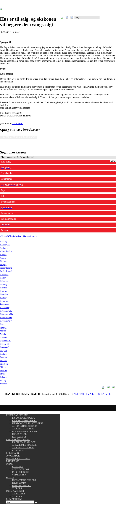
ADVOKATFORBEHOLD (24, 426)
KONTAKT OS (19, 437)
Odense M (4, 344)
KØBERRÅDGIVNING (17, 415)
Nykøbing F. (5, 341)
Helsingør (4, 281)
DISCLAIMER (103, 394)
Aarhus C (4, 248)
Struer (2, 374)
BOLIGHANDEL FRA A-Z (24, 431)
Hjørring (3, 291)
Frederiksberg (6, 268)
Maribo (3, 331)
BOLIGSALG (12, 453)
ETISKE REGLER (20, 472)
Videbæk (3, 384)
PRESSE (10, 477)
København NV (6, 314)
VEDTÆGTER (19, 475)
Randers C (4, 347)
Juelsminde (4, 304)
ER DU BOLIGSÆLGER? (24, 442)
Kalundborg (5, 307)
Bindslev (3, 261)
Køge (2, 324)
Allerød (3, 255)
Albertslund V (6, 251)
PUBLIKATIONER (15, 491)
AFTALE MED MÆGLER (24, 445)
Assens (3, 258)
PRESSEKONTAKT (21, 485)
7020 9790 (79, 394)
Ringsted (3, 351)
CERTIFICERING (20, 469)
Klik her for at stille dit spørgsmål (18, 137)
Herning (3, 284)
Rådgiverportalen (108, 18)
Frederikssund (6, 271)
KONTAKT (17, 466)
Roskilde (3, 354)
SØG (113, 161)
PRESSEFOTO (19, 483)
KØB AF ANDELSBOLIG (24, 420)
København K (6, 311)
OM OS (9, 464)
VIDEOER (17, 488)
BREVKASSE (12, 461)
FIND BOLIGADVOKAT (18, 458)
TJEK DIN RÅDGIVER (23, 428)
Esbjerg (3, 264)
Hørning (3, 298)
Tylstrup (3, 377)
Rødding (3, 357)
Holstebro (4, 294)
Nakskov (3, 334)
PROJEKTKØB (19, 434)
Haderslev (4, 274)
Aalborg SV (5, 245)
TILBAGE (17, 123)
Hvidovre (4, 301)
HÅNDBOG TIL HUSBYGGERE (27, 423)
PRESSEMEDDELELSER (24, 480)
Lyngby (3, 327)
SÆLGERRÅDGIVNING (18, 439)
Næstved (3, 337)
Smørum (3, 370)
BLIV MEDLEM (14, 499)
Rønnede (3, 360)
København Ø (6, 317)
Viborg (3, 380)
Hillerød (3, 288)
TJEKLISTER (18, 493)
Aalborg (3, 241)
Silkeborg (4, 364)
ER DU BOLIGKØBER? (23, 418)
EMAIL (90, 394)
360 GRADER (13, 456)
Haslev (3, 278)
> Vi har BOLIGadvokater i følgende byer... (18, 236)
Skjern (3, 367)
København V (6, 321)
